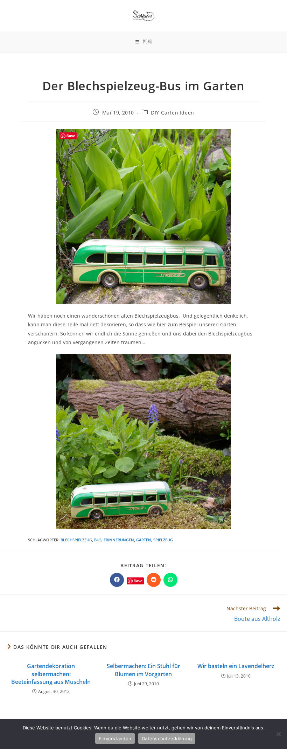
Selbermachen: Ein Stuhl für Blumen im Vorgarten (143, 670)
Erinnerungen (119, 539)
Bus (98, 539)
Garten (143, 539)
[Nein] (278, 733)
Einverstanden (115, 738)
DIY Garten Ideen (172, 112)
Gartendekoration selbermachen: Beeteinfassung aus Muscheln (51, 674)
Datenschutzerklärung (167, 738)
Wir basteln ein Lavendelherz (235, 666)
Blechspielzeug (76, 539)
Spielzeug (163, 539)
